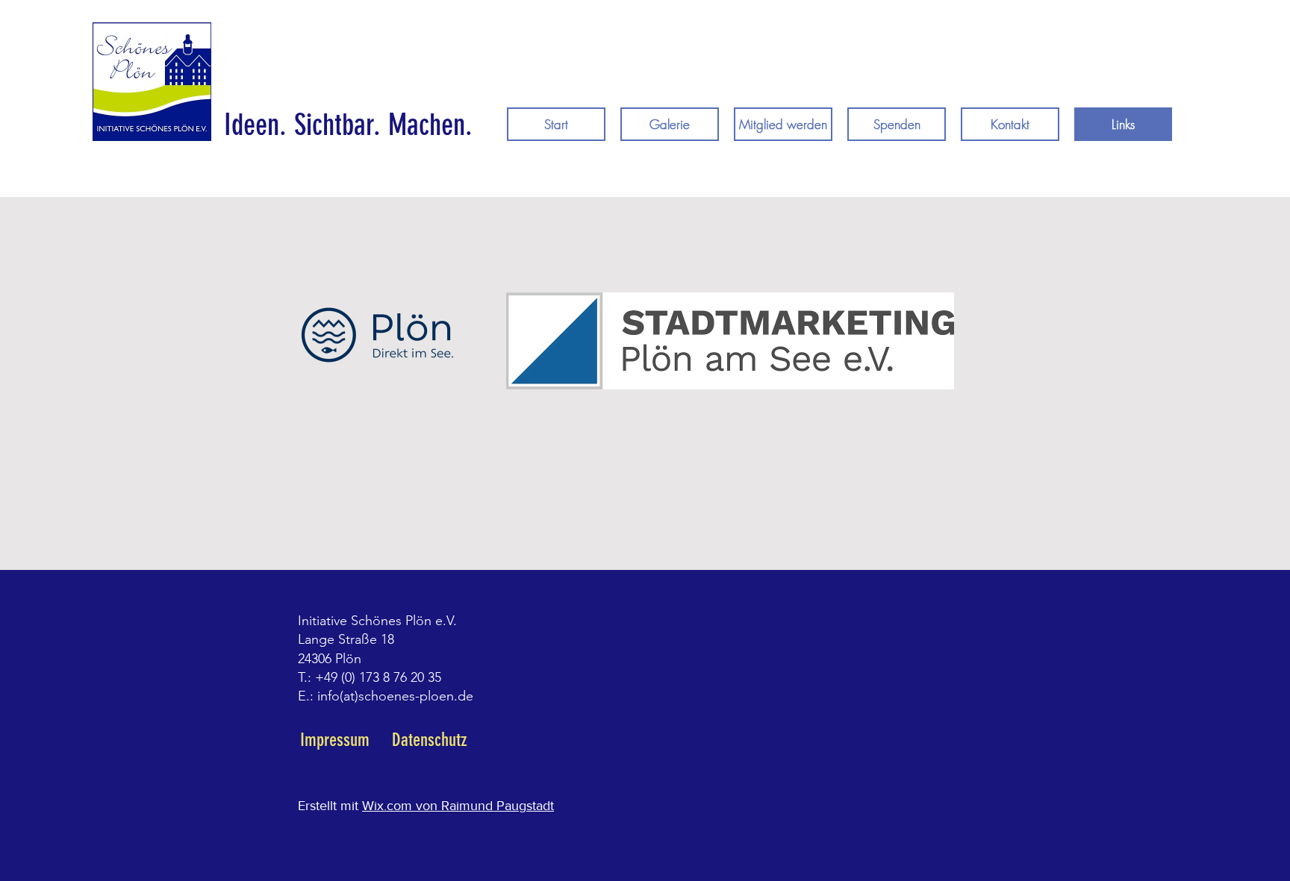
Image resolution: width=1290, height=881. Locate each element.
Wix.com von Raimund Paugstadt (458, 805)
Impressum (335, 739)
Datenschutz (429, 739)
